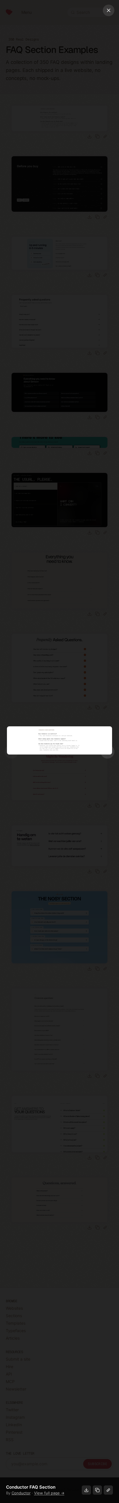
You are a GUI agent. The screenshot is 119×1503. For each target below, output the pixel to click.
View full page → (49, 1493)
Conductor (21, 1493)
